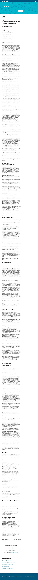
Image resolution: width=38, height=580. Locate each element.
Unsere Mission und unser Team (7, 564)
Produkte (14, 12)
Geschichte (4, 540)
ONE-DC (20, 10)
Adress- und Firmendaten (6, 560)
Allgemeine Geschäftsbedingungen (8, 576)
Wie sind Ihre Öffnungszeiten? (7, 568)
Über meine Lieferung (27, 10)
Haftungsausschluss (17, 540)
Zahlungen (4, 10)
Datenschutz (27, 576)
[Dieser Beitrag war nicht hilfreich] (12, 548)
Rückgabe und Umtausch (12, 10)
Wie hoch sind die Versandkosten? (8, 562)
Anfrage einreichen (14, 552)
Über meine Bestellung (6, 12)
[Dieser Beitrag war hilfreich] (9, 548)
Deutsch (32, 576)
